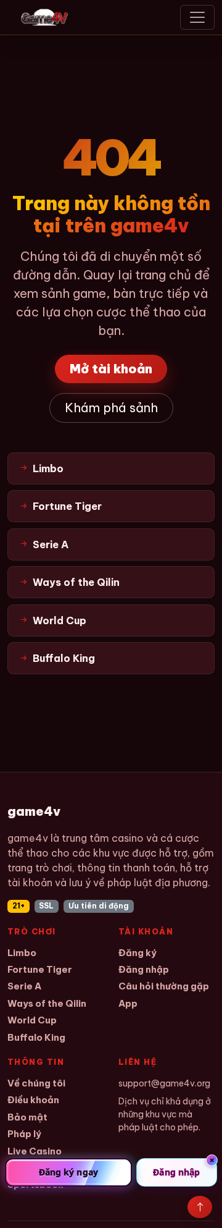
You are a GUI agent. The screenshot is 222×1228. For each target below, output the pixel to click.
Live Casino (34, 1151)
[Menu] (197, 17)
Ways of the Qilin (46, 1003)
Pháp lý (24, 1134)
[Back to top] (199, 1207)
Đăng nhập (143, 969)
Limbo (21, 953)
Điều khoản (33, 1100)
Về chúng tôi (36, 1083)
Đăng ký (137, 953)
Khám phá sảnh (111, 407)
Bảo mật (27, 1117)
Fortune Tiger (39, 969)
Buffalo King (36, 1037)
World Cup (32, 1020)
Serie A (24, 986)
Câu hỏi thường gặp (163, 986)
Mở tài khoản (111, 368)
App (128, 1003)
